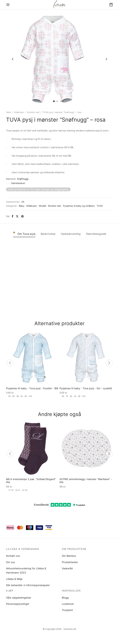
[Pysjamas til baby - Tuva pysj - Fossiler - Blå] (33, 357)
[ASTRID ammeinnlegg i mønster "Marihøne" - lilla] (86, 448)
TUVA (100, 205)
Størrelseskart (18, 183)
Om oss (10, 562)
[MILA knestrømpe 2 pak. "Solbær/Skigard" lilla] (33, 448)
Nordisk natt (33, 112)
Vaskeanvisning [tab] (71, 233)
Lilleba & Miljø (14, 579)
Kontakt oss (13, 555)
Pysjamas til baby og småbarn (79, 205)
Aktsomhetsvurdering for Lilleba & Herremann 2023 (26, 570)
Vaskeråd (67, 568)
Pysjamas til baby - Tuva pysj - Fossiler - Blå (32, 388)
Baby (21, 205)
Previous (12, 59)
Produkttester (70, 562)
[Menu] (8, 4)
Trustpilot (67, 610)
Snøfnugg (22, 178)
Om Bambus (69, 555)
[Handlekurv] (111, 5)
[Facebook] (12, 216)
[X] (17, 216)
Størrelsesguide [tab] (96, 233)
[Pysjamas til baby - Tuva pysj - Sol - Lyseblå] (86, 357)
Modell (42, 205)
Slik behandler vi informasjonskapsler (28, 585)
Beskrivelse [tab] (48, 233)
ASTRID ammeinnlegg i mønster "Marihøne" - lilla (86, 481)
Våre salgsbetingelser (18, 597)
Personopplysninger (17, 603)
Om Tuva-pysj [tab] (26, 233)
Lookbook (68, 603)
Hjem (8, 112)
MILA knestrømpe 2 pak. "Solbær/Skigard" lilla (31, 481)
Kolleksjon (19, 112)
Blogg (65, 597)
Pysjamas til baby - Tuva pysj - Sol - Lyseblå (86, 388)
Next (106, 59)
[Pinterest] (22, 216)
